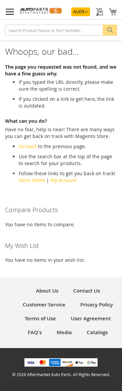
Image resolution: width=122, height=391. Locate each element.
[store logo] (41, 11)
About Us (47, 290)
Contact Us (86, 290)
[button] (80, 11)
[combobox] (61, 30)
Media (64, 332)
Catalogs (97, 332)
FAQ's (35, 332)
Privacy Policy (96, 304)
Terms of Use (40, 318)
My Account (63, 180)
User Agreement (91, 318)
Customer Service (44, 304)
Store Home (32, 180)
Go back (28, 146)
